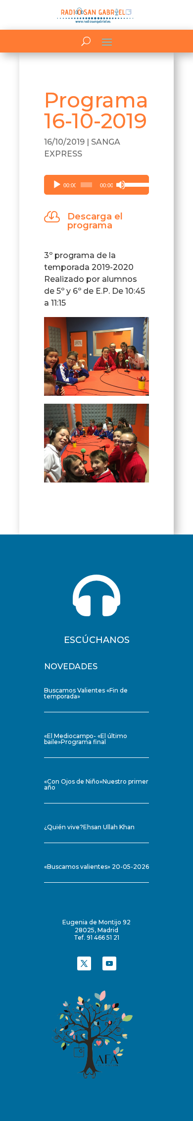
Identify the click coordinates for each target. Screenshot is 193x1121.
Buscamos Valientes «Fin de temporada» (86, 693)
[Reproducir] (57, 185)
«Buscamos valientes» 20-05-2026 (96, 866)
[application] (96, 185)
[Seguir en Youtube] (109, 963)
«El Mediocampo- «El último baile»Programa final (85, 739)
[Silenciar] (121, 185)
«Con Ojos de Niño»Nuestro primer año (96, 784)
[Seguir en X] (84, 963)
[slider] (134, 184)
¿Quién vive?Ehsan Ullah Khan (89, 827)
